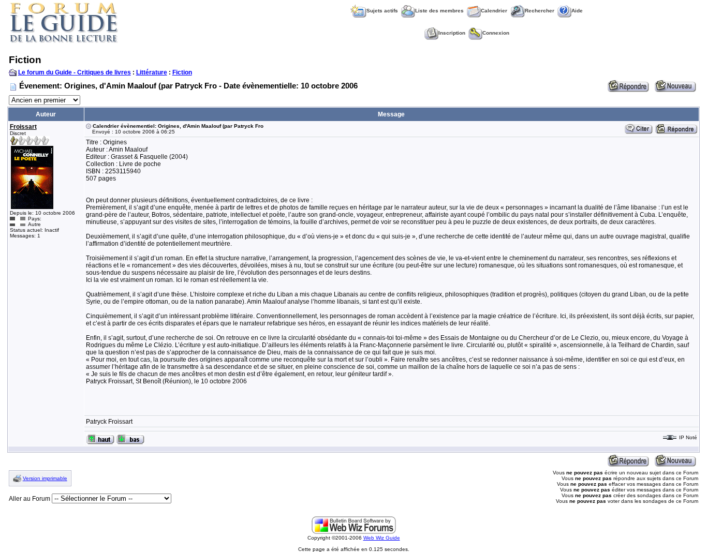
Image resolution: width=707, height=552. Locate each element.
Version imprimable (45, 478)
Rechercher (539, 10)
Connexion (495, 33)
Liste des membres (439, 10)
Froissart (23, 126)
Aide (577, 10)
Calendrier (494, 10)
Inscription (451, 33)
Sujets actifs (382, 10)
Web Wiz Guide (381, 538)
